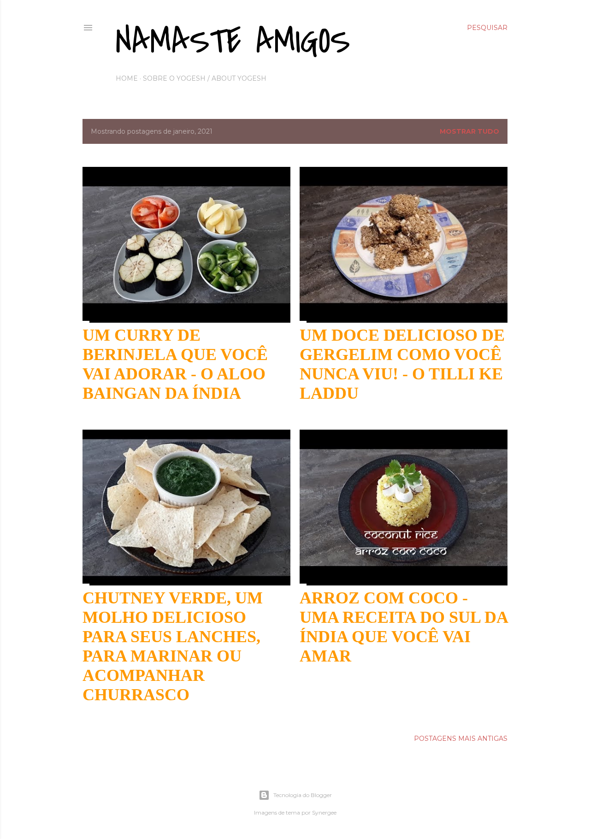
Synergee (324, 812)
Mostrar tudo (469, 131)
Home (127, 78)
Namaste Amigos (233, 41)
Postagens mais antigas (460, 738)
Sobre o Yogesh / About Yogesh (204, 78)
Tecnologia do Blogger (302, 795)
